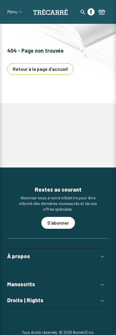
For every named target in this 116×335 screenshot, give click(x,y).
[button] (58, 256)
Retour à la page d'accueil (40, 69)
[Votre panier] (101, 12)
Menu (12, 11)
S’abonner (58, 223)
